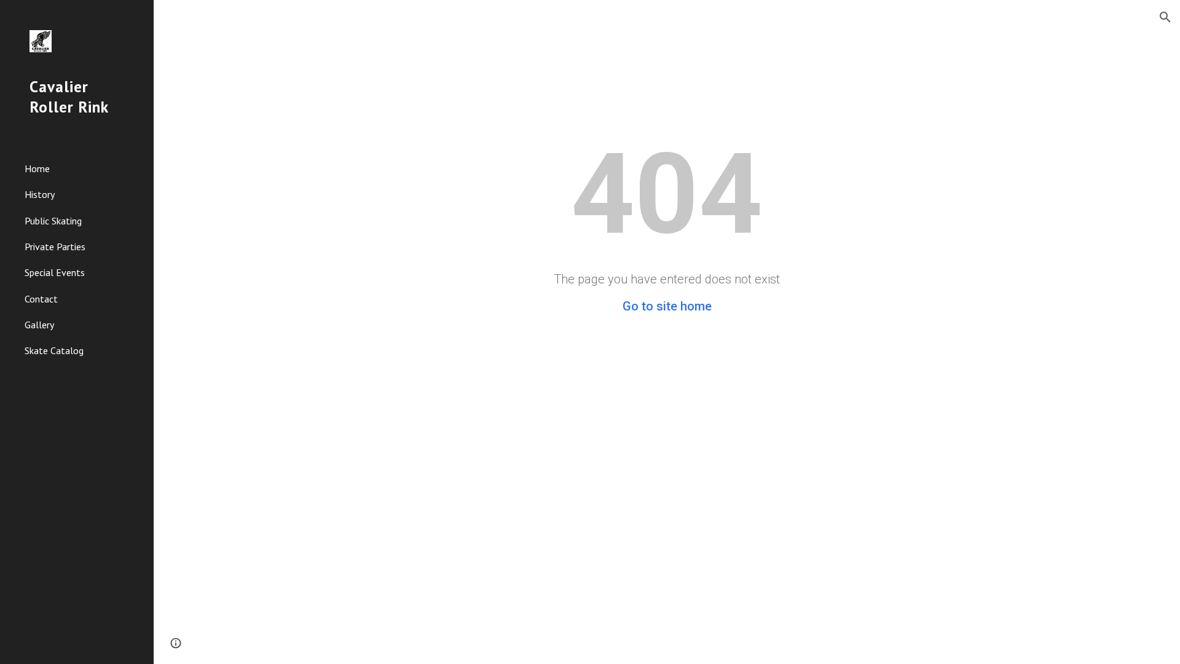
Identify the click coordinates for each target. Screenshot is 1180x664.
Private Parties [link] (55, 246)
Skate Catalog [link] (54, 350)
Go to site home (667, 306)
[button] (1165, 17)
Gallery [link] (39, 324)
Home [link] (37, 168)
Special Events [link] (55, 272)
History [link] (40, 194)
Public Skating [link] (53, 221)
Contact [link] (41, 299)
